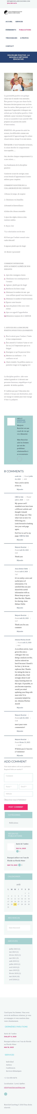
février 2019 (13, 973)
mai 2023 (12, 952)
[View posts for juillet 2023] (8, 884)
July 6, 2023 (21, 848)
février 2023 (13, 955)
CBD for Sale (24, 536)
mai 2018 (12, 976)
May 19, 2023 (12, 865)
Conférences (10, 1068)
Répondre (20, 489)
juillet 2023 (13, 949)
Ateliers (9, 1065)
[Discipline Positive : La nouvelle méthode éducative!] (18, 82)
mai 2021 (12, 958)
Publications (13, 823)
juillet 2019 (13, 964)
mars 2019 (13, 970)
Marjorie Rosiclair (21, 421)
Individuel (10, 1062)
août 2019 (12, 961)
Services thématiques (13, 1071)
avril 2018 (13, 980)
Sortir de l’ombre (22, 844)
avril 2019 (13, 967)
